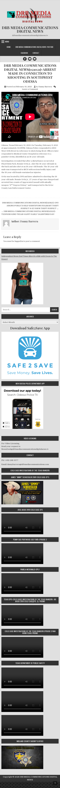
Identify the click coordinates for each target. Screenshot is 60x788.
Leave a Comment (30, 89)
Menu (7, 41)
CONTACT (36, 53)
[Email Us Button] (34, 59)
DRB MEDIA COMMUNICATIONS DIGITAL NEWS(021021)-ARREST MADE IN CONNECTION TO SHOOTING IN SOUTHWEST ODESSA (30, 73)
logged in (19, 241)
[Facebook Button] (25, 59)
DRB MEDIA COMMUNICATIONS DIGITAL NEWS (30, 29)
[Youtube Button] (30, 59)
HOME (9, 47)
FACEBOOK (24, 53)
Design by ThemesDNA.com (30, 784)
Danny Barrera (45, 87)
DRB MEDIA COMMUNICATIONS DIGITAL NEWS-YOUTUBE (34, 47)
